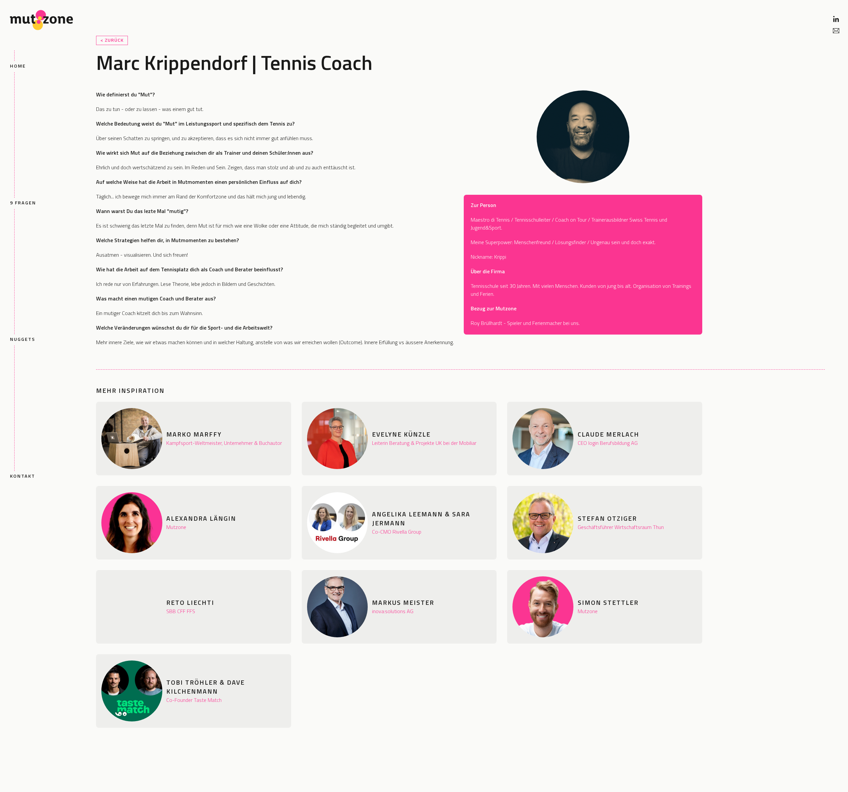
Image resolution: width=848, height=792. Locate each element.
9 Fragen (23, 202)
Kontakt (22, 476)
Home (18, 66)
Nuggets (22, 339)
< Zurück (112, 40)
